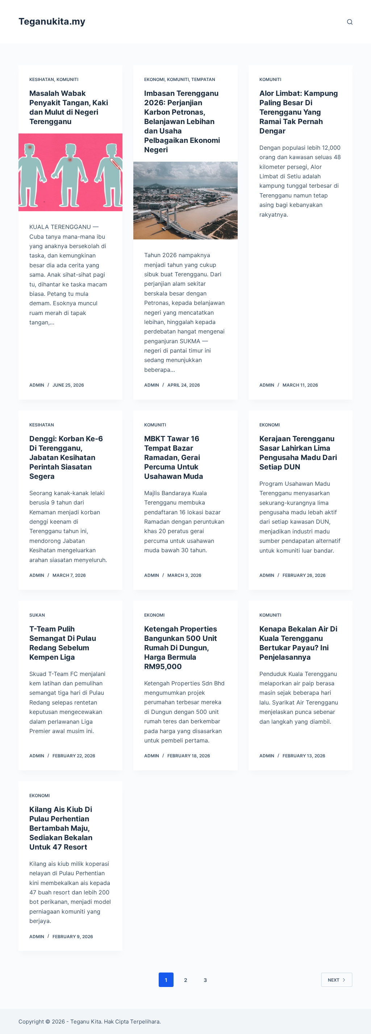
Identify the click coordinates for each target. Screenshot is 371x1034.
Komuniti (67, 79)
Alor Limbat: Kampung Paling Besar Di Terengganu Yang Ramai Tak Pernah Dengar (298, 112)
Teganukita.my (52, 21)
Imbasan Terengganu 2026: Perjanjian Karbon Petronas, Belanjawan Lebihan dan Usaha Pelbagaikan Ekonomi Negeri (182, 121)
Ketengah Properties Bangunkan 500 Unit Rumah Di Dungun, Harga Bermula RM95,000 (180, 648)
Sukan (37, 615)
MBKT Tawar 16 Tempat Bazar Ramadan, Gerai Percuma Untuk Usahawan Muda (173, 457)
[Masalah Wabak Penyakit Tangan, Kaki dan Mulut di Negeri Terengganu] (70, 172)
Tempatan (203, 79)
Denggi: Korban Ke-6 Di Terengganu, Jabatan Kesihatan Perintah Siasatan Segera (66, 457)
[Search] (350, 22)
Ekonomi (154, 79)
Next (333, 980)
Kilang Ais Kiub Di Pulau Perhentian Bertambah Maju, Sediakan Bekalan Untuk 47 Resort (60, 828)
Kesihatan (41, 79)
